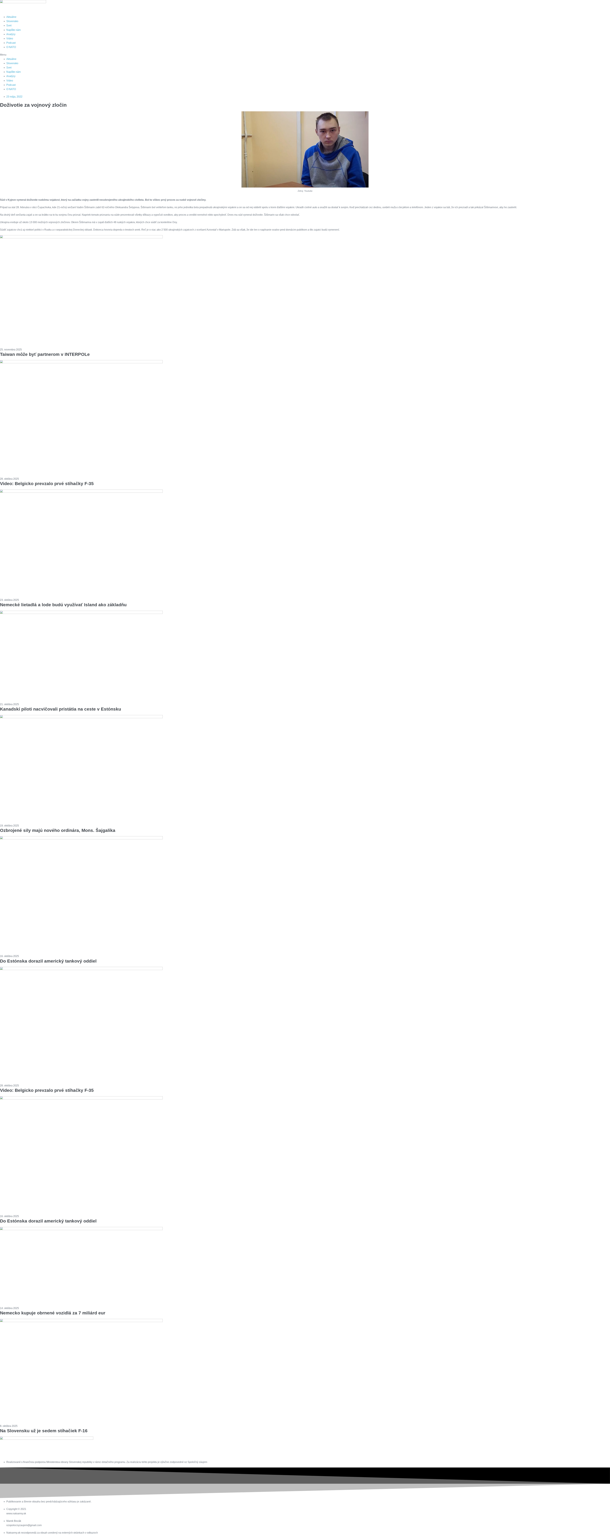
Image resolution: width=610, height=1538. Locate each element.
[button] (305, 55)
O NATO (11, 47)
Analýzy (10, 34)
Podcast (11, 42)
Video (9, 38)
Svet (8, 25)
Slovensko (12, 21)
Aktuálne (11, 17)
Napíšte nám (13, 30)
